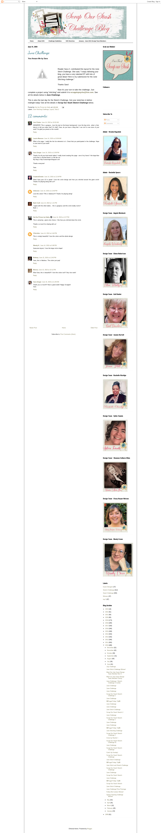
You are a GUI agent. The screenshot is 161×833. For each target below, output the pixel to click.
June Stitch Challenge (113, 709)
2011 (107, 642)
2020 (107, 617)
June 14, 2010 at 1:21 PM (49, 203)
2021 (107, 614)
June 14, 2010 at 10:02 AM (50, 122)
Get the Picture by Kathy (41, 217)
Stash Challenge (108, 593)
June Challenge (111, 686)
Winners (105, 596)
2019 (107, 620)
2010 (107, 645)
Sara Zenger (37, 152)
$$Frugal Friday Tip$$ (113, 701)
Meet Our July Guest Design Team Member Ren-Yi (115, 673)
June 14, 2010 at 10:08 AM (52, 138)
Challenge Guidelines (55, 41)
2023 (107, 609)
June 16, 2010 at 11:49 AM (50, 282)
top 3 (104, 599)
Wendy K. (36, 245)
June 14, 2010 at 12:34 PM (52, 176)
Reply (35, 132)
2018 (107, 623)
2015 (107, 631)
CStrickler (36, 233)
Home (32, 41)
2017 (107, 626)
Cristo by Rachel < (112, 738)
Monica (35, 270)
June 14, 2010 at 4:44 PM (49, 233)
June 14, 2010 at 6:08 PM (48, 245)
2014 (107, 634)
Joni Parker (37, 122)
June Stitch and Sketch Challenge (117, 765)
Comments (109, 123)
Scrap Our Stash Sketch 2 (114, 712)
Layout (52, 109)
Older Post (94, 328)
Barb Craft (36, 203)
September (110, 656)
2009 (107, 814)
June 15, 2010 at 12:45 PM (47, 257)
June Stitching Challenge (41, 109)
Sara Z (57, 109)
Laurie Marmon (38, 138)
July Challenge (111, 666)
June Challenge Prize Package (116, 789)
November (110, 650)
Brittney (35, 257)
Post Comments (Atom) (67, 334)
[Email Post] (62, 107)
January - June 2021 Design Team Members (92, 41)
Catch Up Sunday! (112, 752)
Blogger (89, 828)
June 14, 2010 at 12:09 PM (50, 152)
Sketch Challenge (108, 590)
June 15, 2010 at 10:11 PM (47, 270)
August (109, 658)
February (110, 808)
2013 (107, 637)
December (110, 647)
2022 (107, 612)
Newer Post (33, 328)
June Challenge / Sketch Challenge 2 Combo (114, 682)
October (109, 653)
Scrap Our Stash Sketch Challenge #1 (114, 741)
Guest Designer (108, 587)
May (108, 800)
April (108, 803)
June (109, 664)
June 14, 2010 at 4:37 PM (61, 217)
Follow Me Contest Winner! (115, 792)
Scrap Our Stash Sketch (114, 775)
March (109, 805)
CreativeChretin (38, 176)
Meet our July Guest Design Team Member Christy (115, 677)
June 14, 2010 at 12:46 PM (48, 191)
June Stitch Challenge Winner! (116, 669)
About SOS (41, 41)
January (109, 811)
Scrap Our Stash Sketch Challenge (114, 749)
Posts (108, 120)
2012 (107, 639)
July (108, 661)
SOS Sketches (70, 41)
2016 (107, 628)
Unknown (36, 191)
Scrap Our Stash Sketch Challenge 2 (114, 695)
